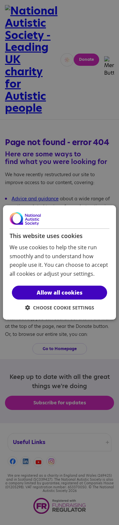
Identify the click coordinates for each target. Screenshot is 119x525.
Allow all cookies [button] (60, 292)
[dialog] (59, 262)
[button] (59, 307)
